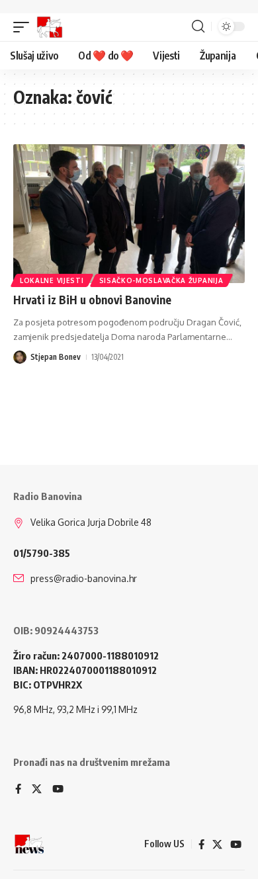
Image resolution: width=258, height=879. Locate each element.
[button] (24, 27)
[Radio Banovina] (50, 27)
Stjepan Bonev (55, 357)
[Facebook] (18, 789)
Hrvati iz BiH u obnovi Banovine (92, 299)
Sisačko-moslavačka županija (161, 280)
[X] (37, 789)
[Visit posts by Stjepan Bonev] (19, 357)
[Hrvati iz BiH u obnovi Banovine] (129, 213)
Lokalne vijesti (52, 280)
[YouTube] (57, 789)
